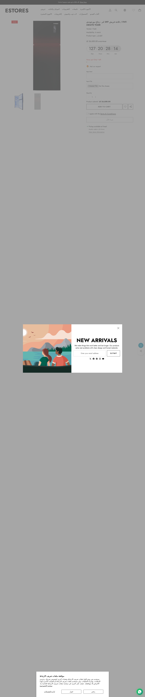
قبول (71, 691)
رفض (93, 691)
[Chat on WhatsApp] (140, 692)
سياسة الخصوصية (46, 686)
